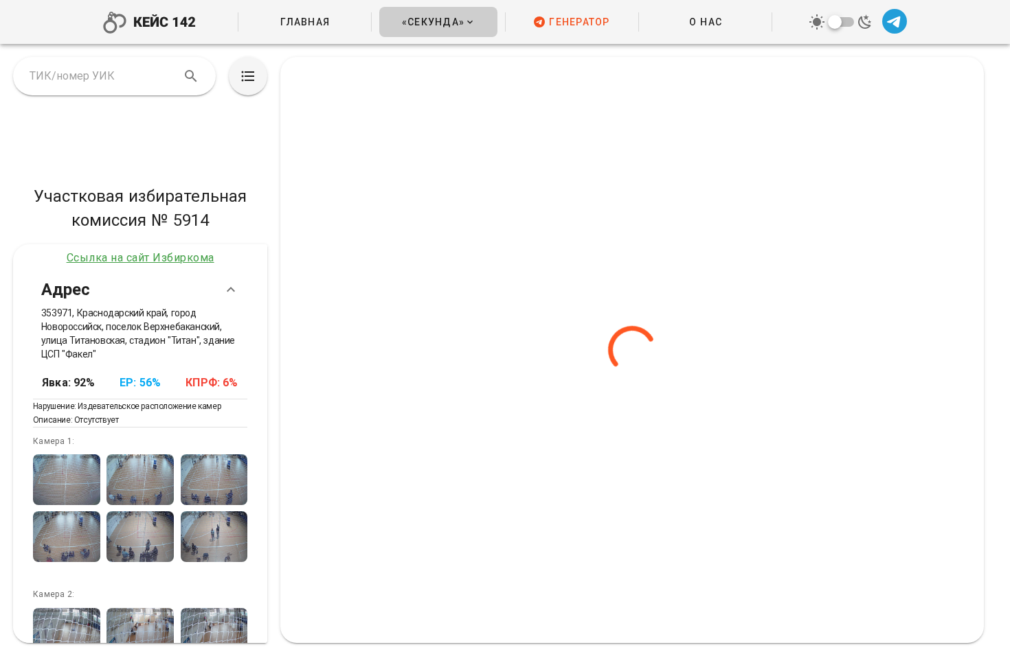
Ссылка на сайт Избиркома (140, 257)
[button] (438, 22)
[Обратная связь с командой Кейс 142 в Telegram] (893, 22)
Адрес (65, 289)
